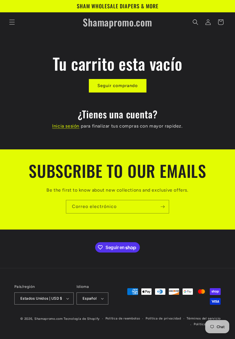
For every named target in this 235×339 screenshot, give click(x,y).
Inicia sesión (65, 126)
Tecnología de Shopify (82, 319)
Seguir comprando (117, 85)
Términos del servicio (204, 318)
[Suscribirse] (162, 206)
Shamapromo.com (48, 319)
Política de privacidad (163, 318)
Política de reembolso (122, 318)
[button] (12, 22)
